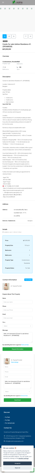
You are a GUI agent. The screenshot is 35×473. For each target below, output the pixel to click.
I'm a (4, 322)
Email (4, 314)
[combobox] (17, 326)
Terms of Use (25, 344)
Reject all (17, 468)
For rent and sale (10, 423)
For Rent (7, 417)
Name (4, 298)
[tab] (5, 36)
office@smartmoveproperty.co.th (14, 441)
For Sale (5, 41)
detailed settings (24, 458)
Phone (4, 306)
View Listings (28, 279)
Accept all (17, 463)
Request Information (17, 349)
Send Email (17, 400)
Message (5, 330)
